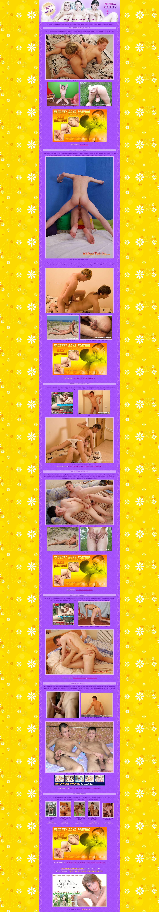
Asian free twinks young (92, 788)
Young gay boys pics (77, 788)
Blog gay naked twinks (94, 466)
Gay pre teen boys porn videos (84, 378)
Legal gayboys (92, 678)
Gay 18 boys (69, 862)
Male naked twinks (79, 678)
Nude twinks (84, 144)
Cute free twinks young (76, 466)
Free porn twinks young (72, 869)
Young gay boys (87, 909)
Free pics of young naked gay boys (85, 871)
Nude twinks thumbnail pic (96, 862)
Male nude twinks (80, 862)
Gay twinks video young (84, 590)
